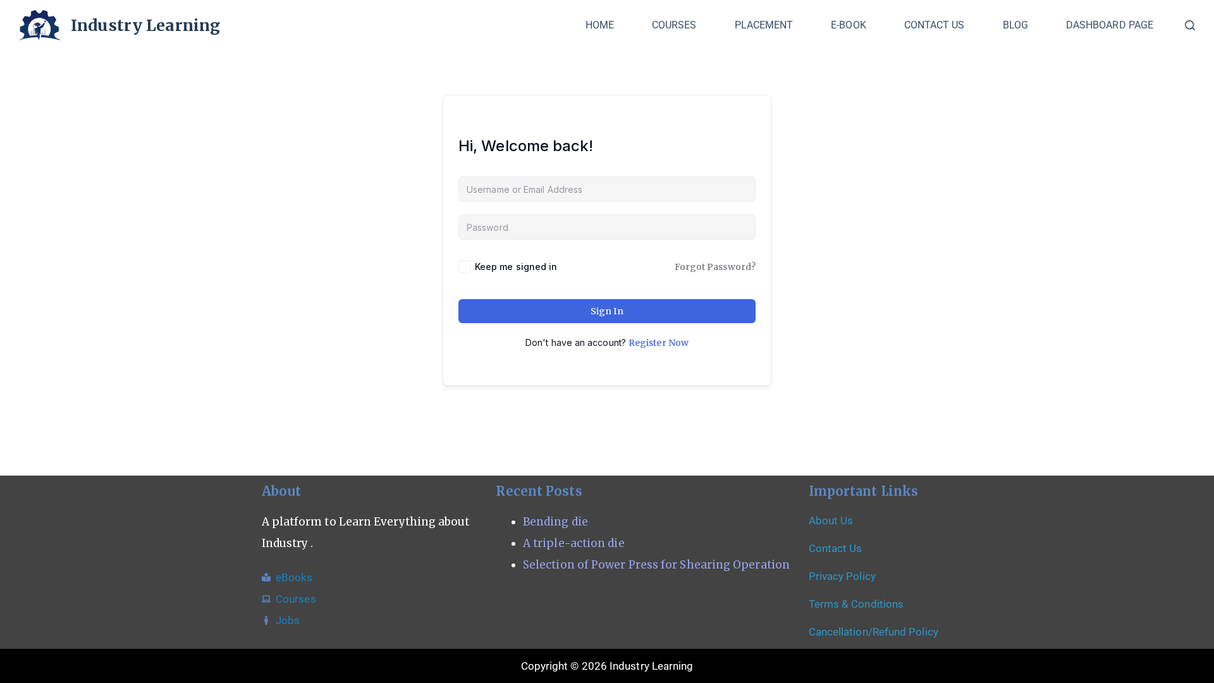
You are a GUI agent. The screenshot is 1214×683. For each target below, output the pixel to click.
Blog (1015, 25)
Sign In (607, 311)
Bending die (555, 522)
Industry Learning (145, 25)
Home (600, 25)
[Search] (1190, 25)
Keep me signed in (516, 266)
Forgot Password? (715, 267)
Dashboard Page (1109, 25)
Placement (764, 25)
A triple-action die (574, 543)
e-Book (848, 25)
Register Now (658, 342)
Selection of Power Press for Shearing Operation (656, 565)
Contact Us (934, 25)
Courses (674, 25)
